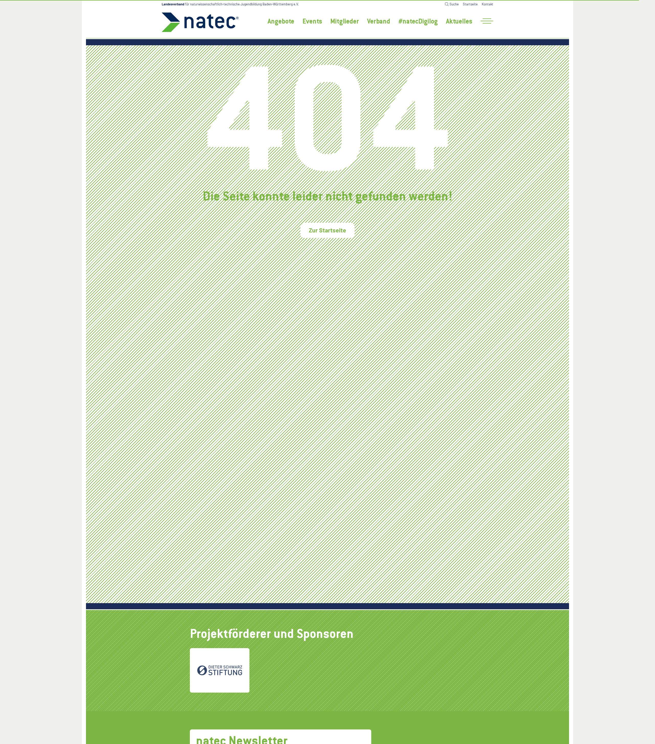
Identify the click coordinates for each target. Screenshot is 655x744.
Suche (454, 4)
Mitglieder (344, 22)
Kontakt (487, 4)
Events (312, 22)
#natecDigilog (418, 22)
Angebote (281, 22)
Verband (378, 22)
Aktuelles (459, 22)
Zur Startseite (327, 230)
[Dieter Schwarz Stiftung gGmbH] (219, 670)
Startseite (470, 4)
